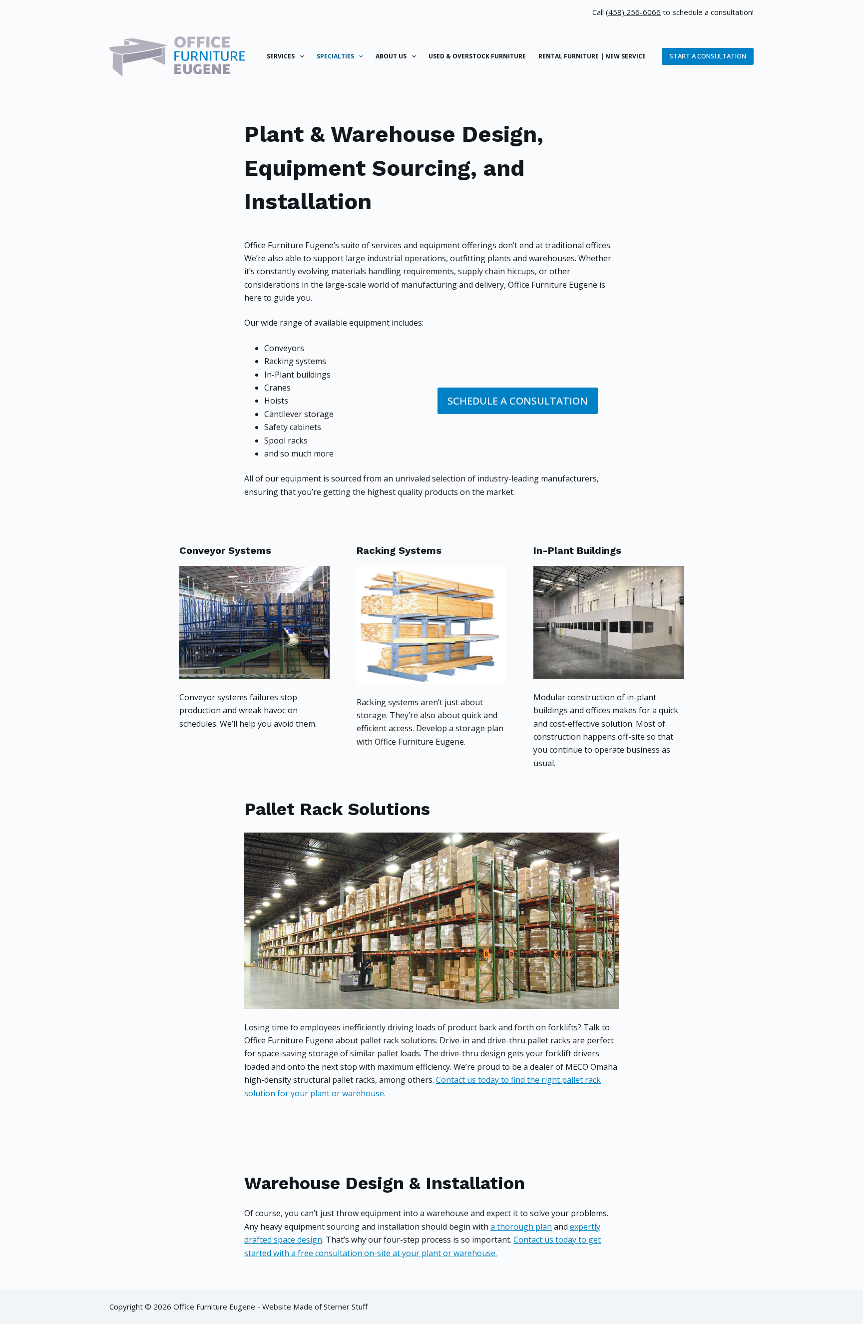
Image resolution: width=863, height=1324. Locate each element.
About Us (391, 56)
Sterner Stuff (346, 1307)
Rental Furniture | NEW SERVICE (592, 56)
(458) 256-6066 (633, 12)
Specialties (335, 56)
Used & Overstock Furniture (477, 56)
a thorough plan (521, 1226)
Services (281, 56)
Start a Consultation (707, 55)
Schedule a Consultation (517, 401)
